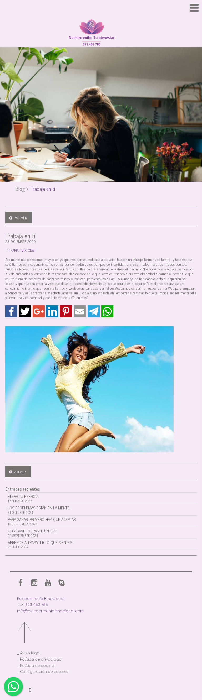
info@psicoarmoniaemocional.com (50, 611)
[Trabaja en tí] (101, 389)
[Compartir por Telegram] (94, 311)
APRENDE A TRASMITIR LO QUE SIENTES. (40, 544)
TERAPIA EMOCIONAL (21, 250)
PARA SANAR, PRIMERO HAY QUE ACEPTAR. (42, 521)
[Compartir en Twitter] (25, 311)
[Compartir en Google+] (39, 311)
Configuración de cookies (44, 672)
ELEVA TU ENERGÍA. (23, 498)
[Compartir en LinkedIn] (52, 311)
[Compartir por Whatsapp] (107, 311)
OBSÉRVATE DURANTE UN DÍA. (32, 532)
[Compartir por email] (80, 311)
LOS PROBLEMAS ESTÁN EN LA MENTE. (39, 509)
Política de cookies (37, 666)
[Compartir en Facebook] (11, 311)
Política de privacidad (41, 659)
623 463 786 (36, 605)
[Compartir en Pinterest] (66, 311)
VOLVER (21, 218)
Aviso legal (30, 653)
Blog (20, 188)
